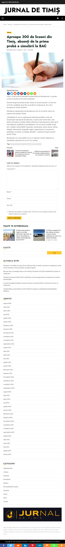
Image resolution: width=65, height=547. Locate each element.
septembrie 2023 (8, 432)
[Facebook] (8, 93)
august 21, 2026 (52, 240)
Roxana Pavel (12, 50)
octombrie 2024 (8, 384)
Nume (9, 192)
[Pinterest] (21, 93)
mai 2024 (6, 403)
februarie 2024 (8, 414)
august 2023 (7, 436)
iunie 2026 (6, 311)
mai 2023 (6, 447)
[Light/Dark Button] (58, 18)
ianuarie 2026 (7, 329)
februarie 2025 (8, 370)
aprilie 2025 (7, 362)
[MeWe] (24, 93)
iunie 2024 (6, 399)
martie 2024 (7, 410)
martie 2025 (7, 366)
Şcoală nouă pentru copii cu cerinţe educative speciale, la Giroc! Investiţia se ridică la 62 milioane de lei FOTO (9, 235)
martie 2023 (7, 454)
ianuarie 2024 (7, 417)
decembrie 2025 (8, 333)
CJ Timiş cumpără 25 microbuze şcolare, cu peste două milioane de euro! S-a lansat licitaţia (39, 235)
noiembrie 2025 (8, 336)
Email (9, 198)
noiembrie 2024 (8, 381)
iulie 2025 (6, 351)
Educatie (9, 32)
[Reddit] (15, 93)
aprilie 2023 (7, 451)
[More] (34, 93)
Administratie (7, 468)
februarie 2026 (8, 325)
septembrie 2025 (8, 344)
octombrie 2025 (8, 340)
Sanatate (6, 490)
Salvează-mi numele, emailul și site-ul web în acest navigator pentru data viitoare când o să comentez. (32, 213)
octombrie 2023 (8, 428)
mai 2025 (6, 359)
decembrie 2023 (8, 421)
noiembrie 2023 (8, 425)
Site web (9, 205)
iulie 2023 (6, 440)
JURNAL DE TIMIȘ (32, 10)
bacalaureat (14, 144)
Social (5, 494)
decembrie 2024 (8, 377)
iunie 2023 (6, 443)
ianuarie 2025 (7, 373)
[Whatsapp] (31, 93)
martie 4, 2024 (22, 50)
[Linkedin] (18, 93)
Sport (5, 498)
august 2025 (7, 347)
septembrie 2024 (8, 388)
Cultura (5, 472)
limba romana (32, 144)
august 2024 (7, 392)
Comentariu (11, 169)
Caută (6, 247)
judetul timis (25, 144)
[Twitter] (11, 93)
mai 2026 (6, 314)
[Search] (62, 18)
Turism (5, 501)
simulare (39, 144)
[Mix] (28, 93)
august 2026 (7, 303)
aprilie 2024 (7, 406)
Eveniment (6, 479)
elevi (19, 144)
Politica (5, 483)
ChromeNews (47, 542)
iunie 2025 (6, 355)
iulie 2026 (6, 307)
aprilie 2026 (7, 318)
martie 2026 (7, 322)
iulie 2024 (6, 395)
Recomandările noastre (10, 487)
